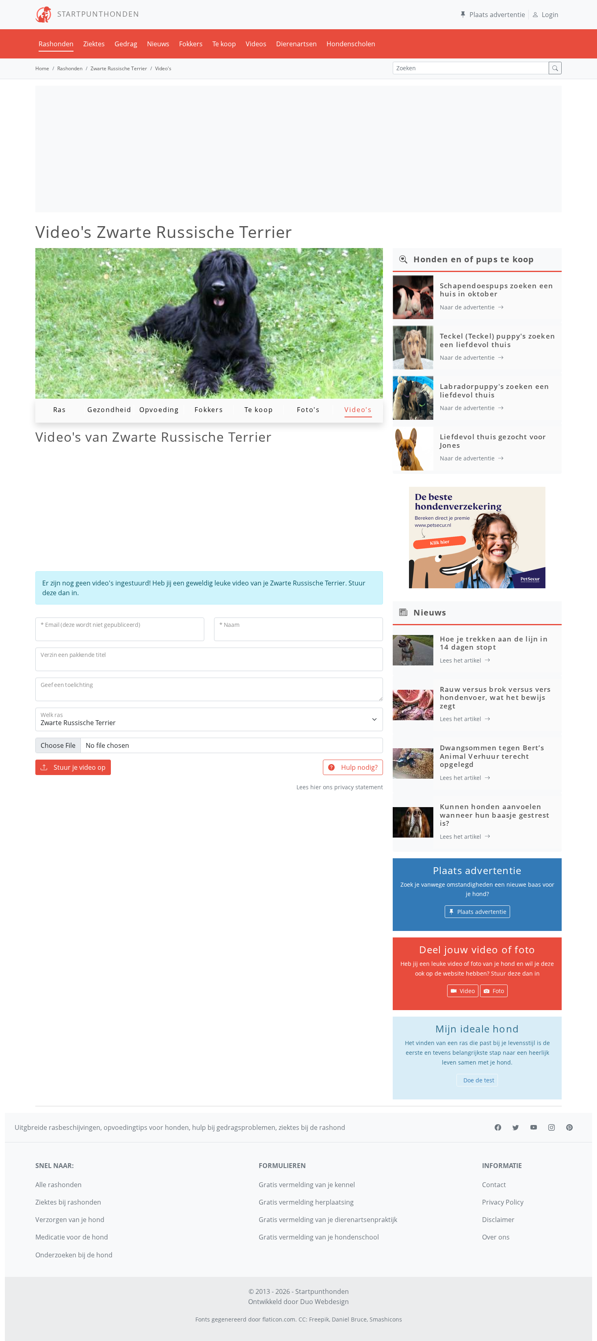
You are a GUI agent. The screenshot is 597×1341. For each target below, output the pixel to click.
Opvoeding (159, 409)
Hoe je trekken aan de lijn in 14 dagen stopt (494, 643)
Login (550, 14)
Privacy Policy (502, 1202)
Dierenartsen (296, 43)
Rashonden (56, 43)
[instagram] (551, 1127)
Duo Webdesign (324, 1301)
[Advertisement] (298, 149)
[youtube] (533, 1127)
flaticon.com (278, 1319)
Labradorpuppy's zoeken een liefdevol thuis (494, 390)
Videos (256, 43)
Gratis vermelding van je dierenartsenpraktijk (328, 1219)
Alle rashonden (58, 1184)
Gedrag (126, 43)
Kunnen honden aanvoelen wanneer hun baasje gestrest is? (494, 815)
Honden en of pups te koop (473, 259)
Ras (59, 409)
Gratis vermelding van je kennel (307, 1184)
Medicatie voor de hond (71, 1237)
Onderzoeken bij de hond (73, 1254)
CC (302, 1319)
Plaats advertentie (497, 14)
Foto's (308, 409)
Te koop (224, 43)
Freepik (319, 1319)
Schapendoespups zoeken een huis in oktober (496, 289)
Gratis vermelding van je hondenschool (319, 1237)
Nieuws (158, 43)
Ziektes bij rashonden (68, 1202)
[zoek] (555, 68)
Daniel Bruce (349, 1319)
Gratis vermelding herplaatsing (306, 1202)
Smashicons (386, 1319)
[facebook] (498, 1127)
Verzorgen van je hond (69, 1219)
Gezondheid (109, 409)
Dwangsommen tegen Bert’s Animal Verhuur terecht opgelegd (492, 756)
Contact (494, 1184)
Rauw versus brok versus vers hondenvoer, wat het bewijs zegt (495, 697)
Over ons (496, 1237)
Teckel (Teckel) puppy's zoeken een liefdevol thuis (497, 340)
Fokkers (191, 43)
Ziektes (94, 43)
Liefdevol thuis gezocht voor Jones (493, 440)
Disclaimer (498, 1219)
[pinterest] (569, 1127)
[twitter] (516, 1127)
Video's (358, 409)
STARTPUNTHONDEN (96, 14)
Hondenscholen (351, 43)
